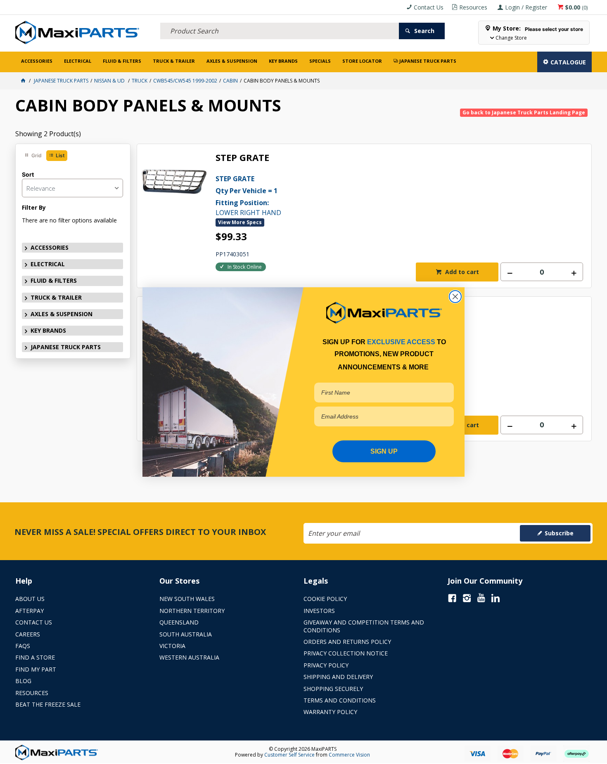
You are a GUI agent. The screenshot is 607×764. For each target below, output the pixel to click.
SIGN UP (384, 451)
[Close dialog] (455, 297)
